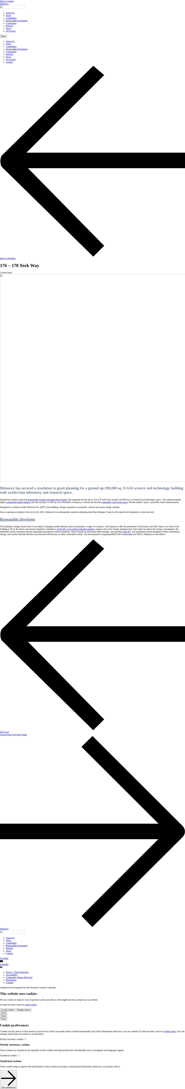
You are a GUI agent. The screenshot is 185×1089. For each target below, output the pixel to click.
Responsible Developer (17, 519)
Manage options (23, 1010)
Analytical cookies (8, 1055)
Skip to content (7, 1)
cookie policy (31, 1004)
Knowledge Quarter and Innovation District (47, 499)
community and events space (114, 502)
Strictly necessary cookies (12, 1039)
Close (3, 1013)
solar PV (127, 531)
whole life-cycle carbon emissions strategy (76, 529)
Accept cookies (7, 1010)
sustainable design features (18, 502)
